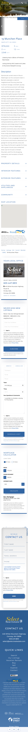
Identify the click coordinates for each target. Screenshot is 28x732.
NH (13, 250)
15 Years (15, 462)
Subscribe (14, 349)
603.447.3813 (14, 639)
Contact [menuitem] (14, 670)
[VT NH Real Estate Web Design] (14, 720)
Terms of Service (14, 440)
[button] (2, 26)
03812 (4, 252)
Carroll (17, 250)
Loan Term (7, 458)
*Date (5, 382)
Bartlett (23, 250)
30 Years (8, 462)
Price (5, 467)
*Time (5, 389)
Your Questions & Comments (12, 395)
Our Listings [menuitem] (14, 658)
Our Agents (12, 295)
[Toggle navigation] (26, 3)
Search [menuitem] (14, 655)
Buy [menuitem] (14, 663)
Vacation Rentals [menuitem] (14, 660)
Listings (8, 250)
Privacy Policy (15, 342)
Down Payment (8, 474)
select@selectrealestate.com (14, 641)
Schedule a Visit (19, 365)
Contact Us (6, 295)
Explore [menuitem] (13, 668)
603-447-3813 (10, 283)
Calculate (14, 491)
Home (3, 250)
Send (14, 596)
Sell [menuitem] (14, 665)
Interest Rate (8, 481)
